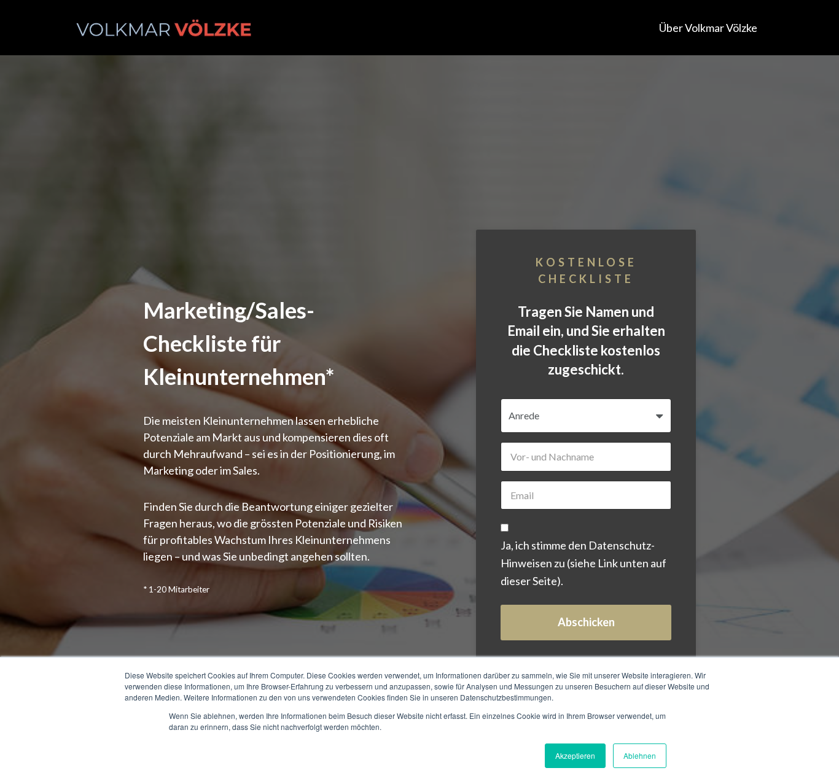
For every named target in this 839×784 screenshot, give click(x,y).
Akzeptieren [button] (575, 755)
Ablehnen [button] (639, 755)
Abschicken (586, 622)
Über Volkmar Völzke (708, 27)
